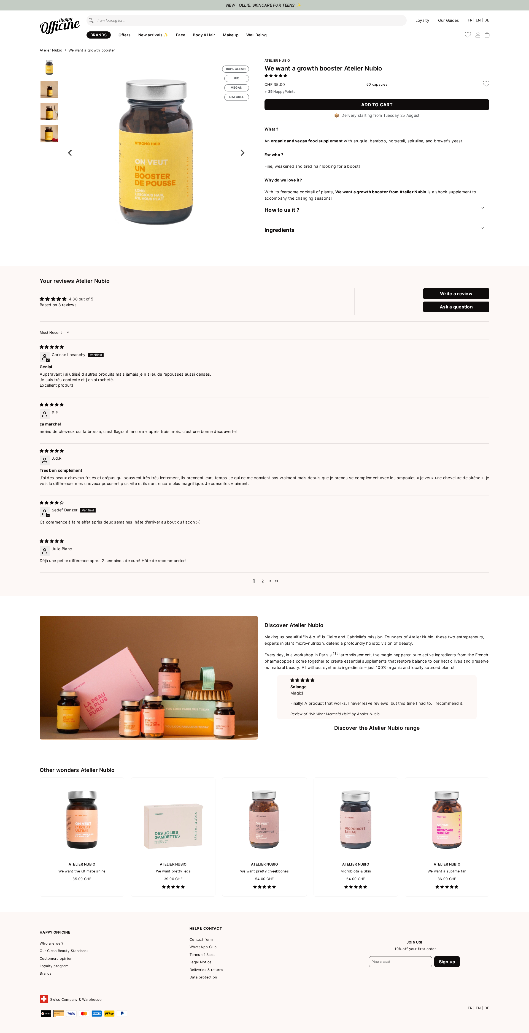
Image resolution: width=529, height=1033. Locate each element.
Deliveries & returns (206, 970)
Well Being (256, 34)
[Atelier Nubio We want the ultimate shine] (82, 856)
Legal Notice (200, 962)
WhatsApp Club (203, 947)
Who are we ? (51, 943)
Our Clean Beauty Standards (64, 951)
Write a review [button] (456, 293)
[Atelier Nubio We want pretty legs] (173, 856)
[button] (49, 67)
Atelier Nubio (52, 50)
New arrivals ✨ (153, 34)
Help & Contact (206, 928)
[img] (52, 347)
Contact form (201, 939)
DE (486, 20)
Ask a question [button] (456, 307)
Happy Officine (55, 932)
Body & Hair (204, 34)
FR (471, 20)
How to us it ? (281, 210)
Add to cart (377, 104)
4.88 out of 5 (81, 299)
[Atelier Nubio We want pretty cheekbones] (264, 856)
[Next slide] (242, 152)
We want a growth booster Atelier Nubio (323, 68)
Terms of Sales (202, 955)
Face (180, 34)
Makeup (231, 34)
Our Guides (448, 20)
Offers (124, 34)
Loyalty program (54, 966)
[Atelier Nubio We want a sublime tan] (447, 856)
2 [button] (262, 581)
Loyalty (422, 20)
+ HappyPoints (280, 92)
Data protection (203, 977)
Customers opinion (56, 958)
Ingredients (279, 230)
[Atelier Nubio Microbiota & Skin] (356, 856)
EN (479, 20)
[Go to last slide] (70, 152)
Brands (98, 34)
